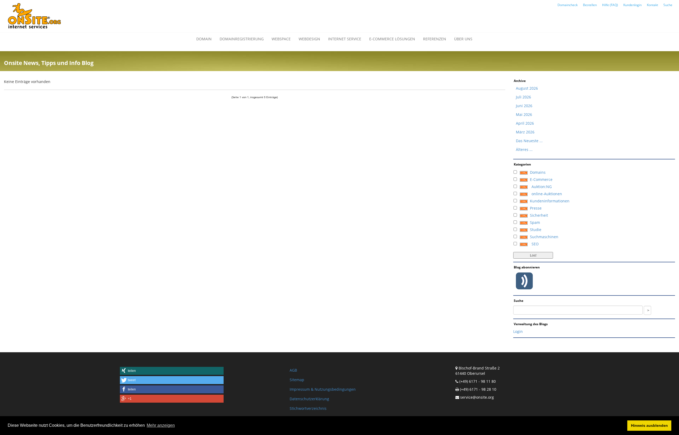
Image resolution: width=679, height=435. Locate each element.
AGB (293, 370)
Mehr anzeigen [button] (161, 425)
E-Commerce (541, 179)
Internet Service (344, 38)
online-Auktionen (547, 193)
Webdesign (309, 38)
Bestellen (590, 5)
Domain (204, 38)
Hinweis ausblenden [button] (649, 425)
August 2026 (527, 88)
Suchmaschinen (544, 236)
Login (518, 331)
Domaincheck (568, 5)
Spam (535, 222)
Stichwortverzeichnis (308, 408)
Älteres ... (524, 149)
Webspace (281, 38)
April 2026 (525, 123)
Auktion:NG (542, 186)
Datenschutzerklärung (309, 398)
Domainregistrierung (242, 38)
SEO (535, 243)
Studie (535, 229)
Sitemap (297, 379)
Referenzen (434, 38)
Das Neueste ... (529, 140)
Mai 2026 (524, 114)
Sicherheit (539, 215)
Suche (667, 5)
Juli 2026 (523, 96)
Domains (538, 172)
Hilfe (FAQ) (610, 5)
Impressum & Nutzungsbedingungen (323, 389)
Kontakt (652, 5)
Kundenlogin (632, 5)
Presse (536, 208)
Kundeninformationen (549, 200)
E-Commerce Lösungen (392, 38)
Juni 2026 (524, 105)
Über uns (463, 38)
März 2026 (525, 131)
